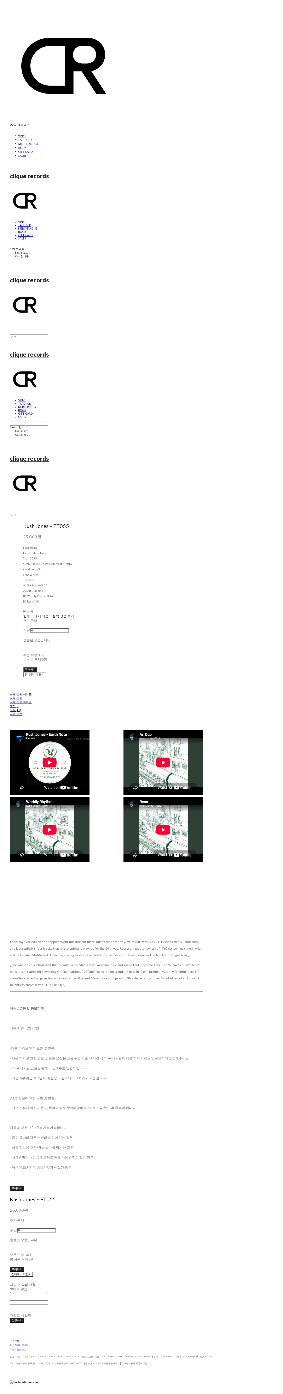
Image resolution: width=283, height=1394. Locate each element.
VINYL (22, 136)
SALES (22, 156)
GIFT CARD (25, 152)
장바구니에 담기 (21, 1274)
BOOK (22, 148)
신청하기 (17, 1320)
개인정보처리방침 (19, 1345)
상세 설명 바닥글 (21, 702)
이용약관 (14, 1340)
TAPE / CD (25, 140)
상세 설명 (16, 698)
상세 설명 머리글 (21, 694)
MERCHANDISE (28, 144)
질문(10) (15, 710)
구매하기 (17, 1188)
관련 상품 (16, 714)
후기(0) (14, 706)
